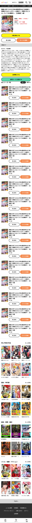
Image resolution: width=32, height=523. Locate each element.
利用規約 (16, 508)
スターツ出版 (22, 22)
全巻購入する (16, 74)
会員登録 (21, 2)
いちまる (25, 18)
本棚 (27, 521)
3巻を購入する (16, 35)
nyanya (16, 20)
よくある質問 (9, 508)
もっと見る (28, 343)
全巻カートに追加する (16, 79)
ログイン (14, 2)
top (5, 521)
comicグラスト (23, 23)
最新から (29, 82)
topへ (16, 501)
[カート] (30, 2)
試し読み (8, 40)
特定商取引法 (23, 508)
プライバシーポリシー (9, 510)
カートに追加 (23, 40)
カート (16, 521)
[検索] (26, 2)
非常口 (20, 18)
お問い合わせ (19, 510)
